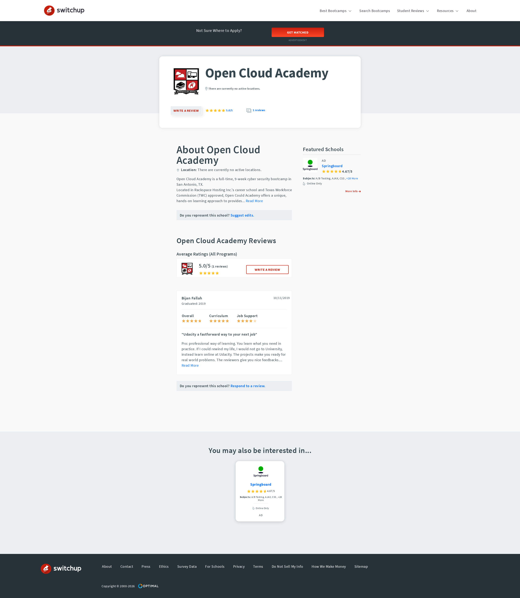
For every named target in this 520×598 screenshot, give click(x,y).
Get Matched (298, 32)
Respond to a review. (248, 386)
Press (146, 566)
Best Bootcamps (334, 10)
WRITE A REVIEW (267, 270)
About (472, 10)
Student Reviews (411, 10)
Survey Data (187, 566)
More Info (352, 191)
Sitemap (361, 566)
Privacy (239, 566)
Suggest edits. (242, 215)
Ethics (164, 566)
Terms (258, 566)
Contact (126, 566)
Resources (446, 10)
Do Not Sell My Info (287, 566)
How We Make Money (329, 566)
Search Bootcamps (374, 10)
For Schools (215, 566)
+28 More (352, 178)
